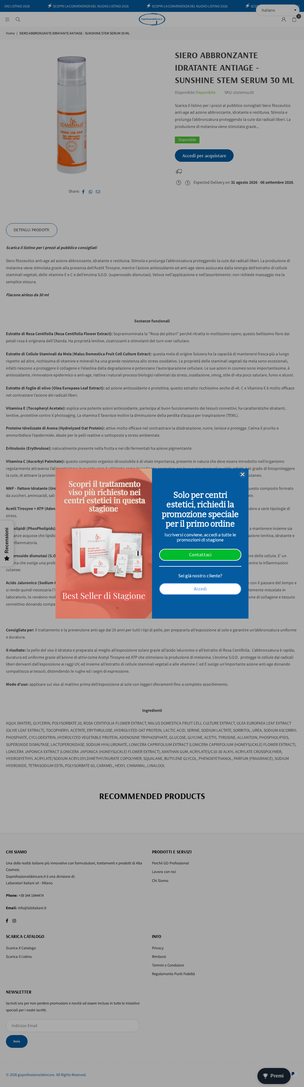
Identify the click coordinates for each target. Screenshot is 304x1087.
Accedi (200, 589)
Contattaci (200, 554)
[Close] (242, 474)
